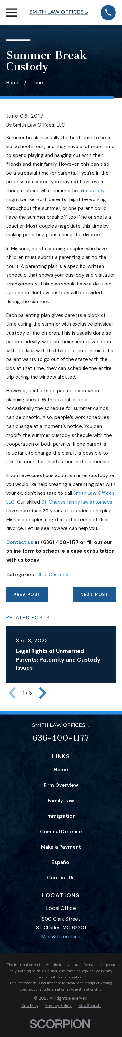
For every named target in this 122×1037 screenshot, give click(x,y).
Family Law (61, 800)
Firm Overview (61, 785)
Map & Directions (60, 936)
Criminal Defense (61, 831)
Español (61, 862)
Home (61, 770)
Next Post (94, 594)
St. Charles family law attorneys (76, 502)
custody (95, 190)
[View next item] (42, 693)
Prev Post (27, 594)
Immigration (60, 816)
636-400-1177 (61, 738)
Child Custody (52, 574)
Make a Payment (61, 847)
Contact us (19, 542)
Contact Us (61, 877)
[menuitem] (29, 1006)
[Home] (58, 12)
